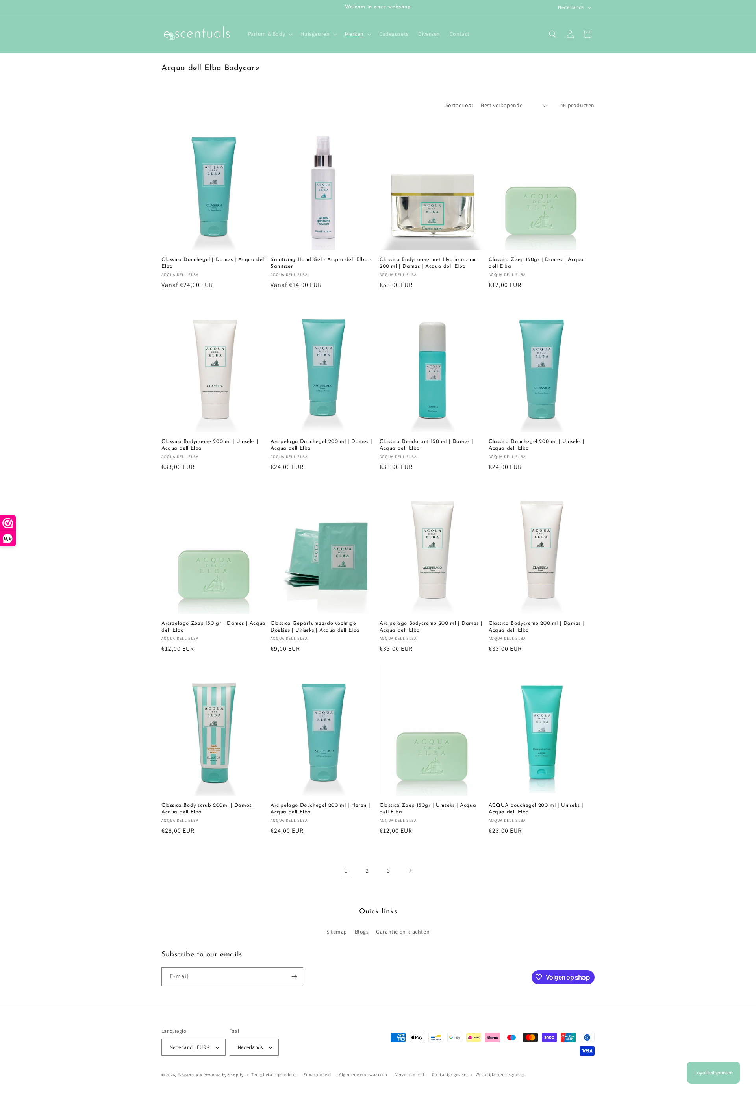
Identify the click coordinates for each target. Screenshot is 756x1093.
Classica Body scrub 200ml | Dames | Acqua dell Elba (208, 809)
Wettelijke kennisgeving (500, 1074)
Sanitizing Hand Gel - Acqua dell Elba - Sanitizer (321, 263)
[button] (269, 34)
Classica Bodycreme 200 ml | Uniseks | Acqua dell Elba (209, 445)
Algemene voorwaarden (363, 1074)
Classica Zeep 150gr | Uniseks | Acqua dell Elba (428, 809)
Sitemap (336, 931)
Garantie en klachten (403, 931)
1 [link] (346, 870)
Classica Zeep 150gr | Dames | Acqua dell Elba (536, 263)
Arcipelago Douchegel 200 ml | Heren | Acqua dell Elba (320, 809)
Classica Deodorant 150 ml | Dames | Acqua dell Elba (426, 445)
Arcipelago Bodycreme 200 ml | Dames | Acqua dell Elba (431, 627)
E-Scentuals (190, 1075)
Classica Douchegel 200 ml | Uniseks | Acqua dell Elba (536, 445)
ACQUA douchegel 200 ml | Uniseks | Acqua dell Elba (536, 809)
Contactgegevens (450, 1074)
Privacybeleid (317, 1074)
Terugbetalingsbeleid (273, 1074)
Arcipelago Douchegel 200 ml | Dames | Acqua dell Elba (321, 445)
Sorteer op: (459, 105)
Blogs (362, 931)
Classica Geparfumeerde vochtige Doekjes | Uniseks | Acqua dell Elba (315, 627)
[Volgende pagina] (410, 870)
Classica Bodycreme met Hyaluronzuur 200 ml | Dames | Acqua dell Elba (428, 263)
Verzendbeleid (409, 1074)
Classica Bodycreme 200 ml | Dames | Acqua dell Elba (536, 627)
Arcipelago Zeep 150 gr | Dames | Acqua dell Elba (213, 627)
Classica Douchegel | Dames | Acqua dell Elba (213, 263)
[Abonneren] (294, 976)
